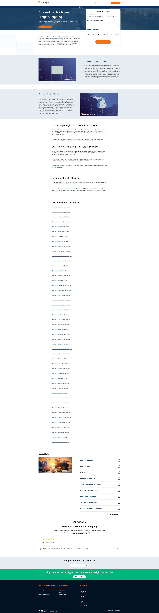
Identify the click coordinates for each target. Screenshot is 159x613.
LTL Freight (85, 472)
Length (88, 31)
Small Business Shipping (90, 484)
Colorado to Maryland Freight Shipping (60, 353)
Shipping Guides (62, 594)
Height (98, 31)
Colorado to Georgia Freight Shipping (60, 402)
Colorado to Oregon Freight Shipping (60, 270)
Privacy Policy (110, 610)
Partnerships (41, 592)
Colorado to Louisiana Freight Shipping (61, 363)
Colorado (70, 182)
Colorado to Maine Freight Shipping (60, 358)
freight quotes (47, 41)
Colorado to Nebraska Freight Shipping (61, 319)
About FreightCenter (43, 588)
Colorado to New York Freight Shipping (61, 295)
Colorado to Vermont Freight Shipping (60, 231)
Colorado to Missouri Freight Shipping (60, 329)
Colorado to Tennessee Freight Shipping (61, 246)
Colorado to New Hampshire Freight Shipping (62, 309)
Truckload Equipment (89, 502)
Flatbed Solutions (87, 478)
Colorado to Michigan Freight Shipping (60, 344)
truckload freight (64, 38)
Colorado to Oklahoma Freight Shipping (61, 275)
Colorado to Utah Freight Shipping (59, 236)
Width (93, 31)
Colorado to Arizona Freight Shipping (60, 432)
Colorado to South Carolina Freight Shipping (62, 256)
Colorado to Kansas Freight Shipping (60, 373)
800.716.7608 (80, 190)
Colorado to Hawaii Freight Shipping (60, 398)
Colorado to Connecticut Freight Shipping (61, 417)
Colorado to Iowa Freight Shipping (59, 378)
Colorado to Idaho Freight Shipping (60, 393)
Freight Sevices (86, 460)
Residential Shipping (89, 490)
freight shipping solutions (66, 36)
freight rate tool (70, 190)
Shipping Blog (62, 590)
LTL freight (58, 38)
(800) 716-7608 (83, 588)
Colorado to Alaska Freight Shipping (60, 437)
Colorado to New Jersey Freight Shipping (61, 305)
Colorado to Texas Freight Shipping (60, 241)
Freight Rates (85, 466)
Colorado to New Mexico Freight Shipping (61, 300)
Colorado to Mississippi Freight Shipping (61, 334)
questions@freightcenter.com (86, 605)
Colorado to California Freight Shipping (61, 422)
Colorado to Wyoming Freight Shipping (61, 207)
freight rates (59, 43)
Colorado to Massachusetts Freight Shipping (62, 349)
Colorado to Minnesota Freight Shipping (61, 339)
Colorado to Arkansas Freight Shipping (60, 427)
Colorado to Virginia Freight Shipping (60, 226)
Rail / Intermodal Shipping (91, 508)
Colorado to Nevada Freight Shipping (60, 314)
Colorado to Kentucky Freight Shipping (60, 368)
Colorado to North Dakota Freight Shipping (61, 285)
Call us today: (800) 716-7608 (79, 7)
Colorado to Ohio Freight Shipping (59, 280)
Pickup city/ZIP (90, 22)
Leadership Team (42, 590)
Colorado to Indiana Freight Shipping (60, 383)
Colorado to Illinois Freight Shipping (60, 388)
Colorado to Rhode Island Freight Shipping (61, 260)
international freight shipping (66, 183)
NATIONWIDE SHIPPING (46, 32)
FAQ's (60, 592)
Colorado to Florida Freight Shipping (60, 407)
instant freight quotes (57, 188)
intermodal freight (52, 38)
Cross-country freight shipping (79, 565)
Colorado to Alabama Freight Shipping (60, 442)
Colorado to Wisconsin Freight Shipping (61, 212)
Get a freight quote (45, 26)
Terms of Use (117, 610)
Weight (110, 31)
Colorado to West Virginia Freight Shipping (61, 216)
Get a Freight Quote (113, 514)
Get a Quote (115, 2)
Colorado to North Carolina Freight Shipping (62, 290)
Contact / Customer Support (44, 594)
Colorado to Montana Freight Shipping (60, 324)
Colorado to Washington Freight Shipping (61, 221)
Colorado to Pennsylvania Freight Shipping (61, 265)
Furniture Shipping (88, 496)
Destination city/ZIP (107, 22)
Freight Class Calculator (64, 588)
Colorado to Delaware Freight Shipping (61, 412)
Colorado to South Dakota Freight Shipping (61, 251)
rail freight (73, 38)
